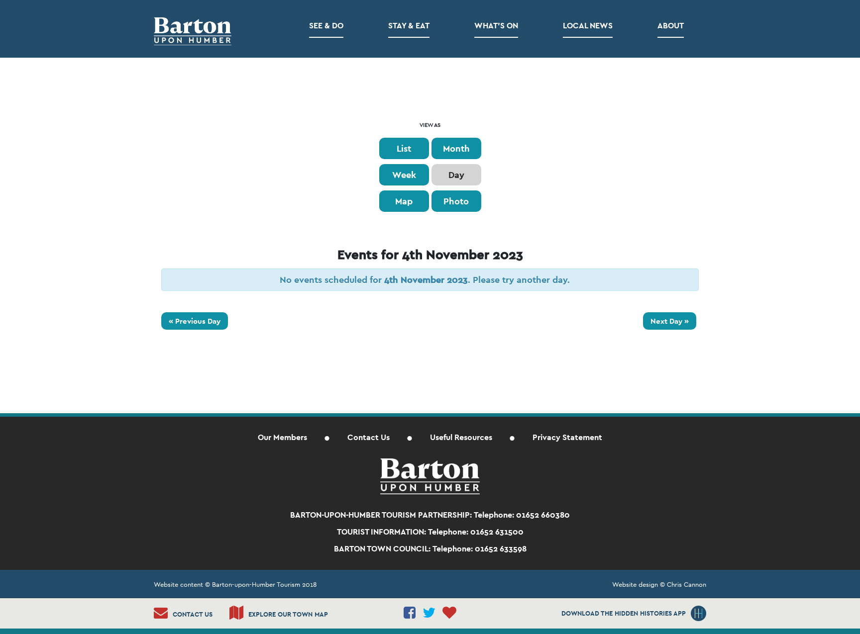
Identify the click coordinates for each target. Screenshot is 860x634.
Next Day (669, 321)
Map (404, 201)
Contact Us (368, 437)
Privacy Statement (567, 437)
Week (404, 175)
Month (456, 148)
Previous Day (194, 321)
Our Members (282, 437)
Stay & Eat (409, 25)
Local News (588, 25)
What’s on (496, 25)
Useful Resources (461, 437)
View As (430, 125)
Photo (456, 201)
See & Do (326, 25)
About (670, 25)
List (404, 148)
